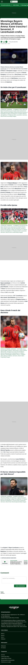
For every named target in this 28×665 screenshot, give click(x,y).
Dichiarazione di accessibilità (7, 660)
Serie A (2, 633)
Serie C (2, 637)
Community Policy (5, 656)
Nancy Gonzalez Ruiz (13, 41)
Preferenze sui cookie (6, 662)
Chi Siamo (3, 647)
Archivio (3, 654)
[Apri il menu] (2, 1)
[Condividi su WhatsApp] (1, 42)
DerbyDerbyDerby (5, 5)
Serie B (2, 635)
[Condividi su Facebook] (4, 42)
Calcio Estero (16, 5)
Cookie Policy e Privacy (6, 658)
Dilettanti (3, 639)
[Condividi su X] (6, 42)
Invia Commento (20, 586)
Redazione (3, 646)
